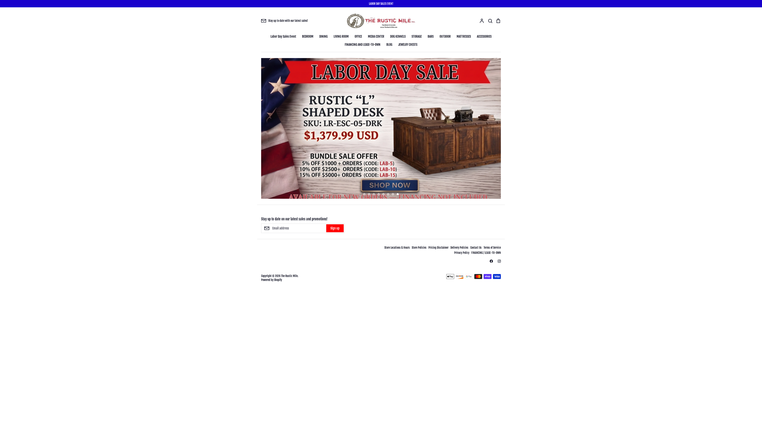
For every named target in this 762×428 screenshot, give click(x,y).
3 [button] (374, 194)
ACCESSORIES (484, 36)
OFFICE (358, 36)
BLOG (389, 45)
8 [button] (398, 194)
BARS (431, 36)
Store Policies (419, 247)
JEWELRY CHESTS (407, 45)
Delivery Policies (459, 247)
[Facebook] (491, 261)
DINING (323, 36)
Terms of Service (492, 247)
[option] (381, 128)
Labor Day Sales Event (283, 36)
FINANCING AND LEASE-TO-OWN (362, 45)
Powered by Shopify (271, 280)
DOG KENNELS (398, 36)
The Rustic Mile (289, 276)
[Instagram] (499, 261)
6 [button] (388, 194)
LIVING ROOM (341, 36)
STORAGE (417, 36)
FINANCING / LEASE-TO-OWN (486, 252)
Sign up (335, 228)
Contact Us (476, 247)
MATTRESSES (464, 36)
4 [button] (379, 194)
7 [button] (393, 194)
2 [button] (369, 194)
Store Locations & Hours (397, 247)
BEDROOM (307, 36)
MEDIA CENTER (376, 36)
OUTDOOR (445, 36)
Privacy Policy (461, 252)
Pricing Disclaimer (438, 247)
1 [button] (364, 194)
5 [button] (383, 194)
